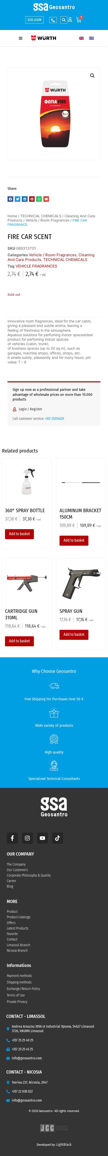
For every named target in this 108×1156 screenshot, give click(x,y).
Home (12, 216)
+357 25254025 (54, 419)
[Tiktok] (57, 838)
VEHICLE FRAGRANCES (36, 266)
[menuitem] (81, 38)
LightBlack (64, 1145)
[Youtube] (42, 838)
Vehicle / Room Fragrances (47, 220)
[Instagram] (27, 838)
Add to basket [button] (19, 533)
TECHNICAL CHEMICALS (40, 216)
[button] (63, 19)
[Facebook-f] (12, 838)
